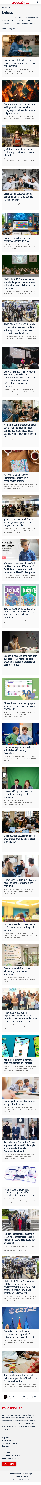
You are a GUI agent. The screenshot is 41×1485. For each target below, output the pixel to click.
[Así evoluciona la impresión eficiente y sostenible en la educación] (20, 955)
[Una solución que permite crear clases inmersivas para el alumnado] (20, 778)
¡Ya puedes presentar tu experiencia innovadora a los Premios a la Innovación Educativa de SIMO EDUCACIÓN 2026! (20, 1017)
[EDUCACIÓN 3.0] (20, 2)
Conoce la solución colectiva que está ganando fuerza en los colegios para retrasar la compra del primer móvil (19, 109)
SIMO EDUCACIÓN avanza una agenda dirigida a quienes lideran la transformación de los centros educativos (19, 284)
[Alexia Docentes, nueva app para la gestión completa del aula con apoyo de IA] (20, 689)
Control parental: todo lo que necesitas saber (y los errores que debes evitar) (20, 62)
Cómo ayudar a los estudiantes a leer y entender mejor (19, 1102)
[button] (3, 2)
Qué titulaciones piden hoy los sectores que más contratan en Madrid (19, 152)
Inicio (4, 7)
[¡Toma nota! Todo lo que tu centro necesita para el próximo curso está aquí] (20, 866)
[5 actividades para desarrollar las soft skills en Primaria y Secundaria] (20, 734)
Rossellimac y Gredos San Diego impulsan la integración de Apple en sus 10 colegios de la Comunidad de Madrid (19, 1147)
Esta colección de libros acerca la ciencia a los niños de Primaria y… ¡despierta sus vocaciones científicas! (20, 613)
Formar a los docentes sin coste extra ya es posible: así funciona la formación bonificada (20, 1378)
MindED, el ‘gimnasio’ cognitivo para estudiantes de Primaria (19, 1061)
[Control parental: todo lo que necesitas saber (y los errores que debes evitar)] (20, 46)
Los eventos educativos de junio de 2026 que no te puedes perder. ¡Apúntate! (20, 927)
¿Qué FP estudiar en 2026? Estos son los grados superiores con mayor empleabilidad (20, 522)
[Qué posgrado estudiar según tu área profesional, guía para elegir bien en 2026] (20, 822)
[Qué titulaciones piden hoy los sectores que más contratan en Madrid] (20, 136)
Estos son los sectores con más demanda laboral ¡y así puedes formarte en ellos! (19, 196)
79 (24, 1397)
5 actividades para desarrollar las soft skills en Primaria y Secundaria (20, 750)
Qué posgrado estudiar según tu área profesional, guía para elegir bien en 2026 (19, 838)
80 (29, 1397)
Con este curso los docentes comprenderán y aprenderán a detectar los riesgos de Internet (19, 1334)
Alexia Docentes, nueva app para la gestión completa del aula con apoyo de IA (20, 705)
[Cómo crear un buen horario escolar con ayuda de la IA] (20, 224)
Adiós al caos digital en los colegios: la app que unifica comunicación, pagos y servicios (19, 1192)
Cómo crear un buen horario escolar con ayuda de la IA (17, 239)
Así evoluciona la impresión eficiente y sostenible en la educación (17, 971)
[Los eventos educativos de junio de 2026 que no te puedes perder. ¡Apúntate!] (20, 911)
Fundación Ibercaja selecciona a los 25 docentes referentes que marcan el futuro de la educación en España (19, 1238)
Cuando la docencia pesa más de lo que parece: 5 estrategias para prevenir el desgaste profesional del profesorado (20, 660)
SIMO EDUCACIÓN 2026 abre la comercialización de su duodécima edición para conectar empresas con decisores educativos (20, 329)
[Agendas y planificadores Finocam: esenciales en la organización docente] (20, 461)
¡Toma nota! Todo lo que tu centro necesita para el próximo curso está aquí (20, 882)
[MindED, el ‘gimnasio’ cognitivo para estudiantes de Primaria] (20, 1046)
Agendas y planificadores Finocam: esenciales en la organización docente (16, 477)
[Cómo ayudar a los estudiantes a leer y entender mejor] (20, 1088)
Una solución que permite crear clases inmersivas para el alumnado (19, 794)
